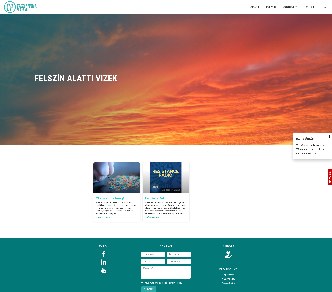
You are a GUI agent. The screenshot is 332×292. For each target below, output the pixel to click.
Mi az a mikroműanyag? (110, 198)
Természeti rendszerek (308, 145)
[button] (328, 136)
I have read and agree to (162, 282)
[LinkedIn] (103, 263)
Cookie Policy (228, 283)
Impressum (228, 274)
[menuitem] (312, 7)
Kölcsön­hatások (304, 153)
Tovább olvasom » (103, 217)
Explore (254, 6)
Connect (288, 6)
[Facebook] (103, 255)
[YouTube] (103, 271)
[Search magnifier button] (325, 7)
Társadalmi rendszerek (308, 149)
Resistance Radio (155, 198)
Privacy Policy (175, 282)
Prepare (271, 6)
